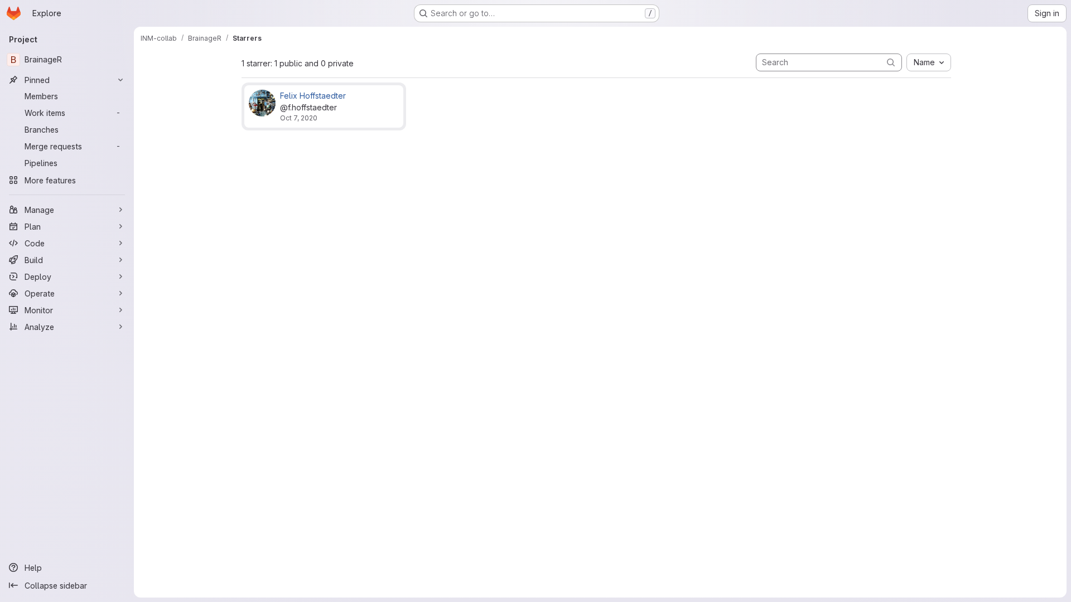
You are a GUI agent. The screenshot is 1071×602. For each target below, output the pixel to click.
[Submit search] (891, 62)
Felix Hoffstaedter (313, 95)
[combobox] (928, 62)
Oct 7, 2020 (298, 118)
